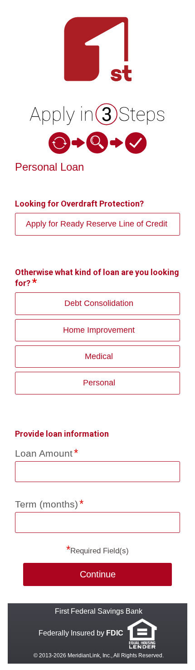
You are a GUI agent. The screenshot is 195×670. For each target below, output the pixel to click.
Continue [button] (98, 574)
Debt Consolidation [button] (98, 303)
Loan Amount (44, 453)
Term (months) (46, 504)
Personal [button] (99, 382)
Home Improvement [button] (99, 330)
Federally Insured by (81, 633)
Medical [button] (99, 356)
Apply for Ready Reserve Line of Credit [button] (96, 223)
